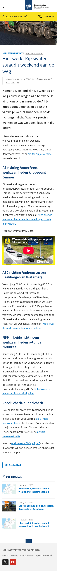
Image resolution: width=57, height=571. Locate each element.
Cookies (30, 555)
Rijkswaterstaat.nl (44, 555)
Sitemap (14, 555)
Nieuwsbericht (12, 53)
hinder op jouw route (40, 154)
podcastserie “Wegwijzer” (25, 443)
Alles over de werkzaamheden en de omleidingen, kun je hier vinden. (27, 219)
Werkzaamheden (34, 53)
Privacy (23, 555)
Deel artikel (15, 465)
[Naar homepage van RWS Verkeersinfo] (37, 5)
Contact (5, 555)
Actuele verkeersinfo (16, 16)
